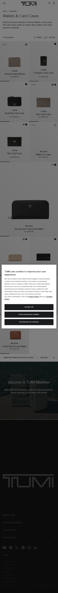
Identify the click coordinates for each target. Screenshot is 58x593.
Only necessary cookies (29, 314)
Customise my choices (29, 322)
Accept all (29, 307)
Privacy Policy (33, 297)
